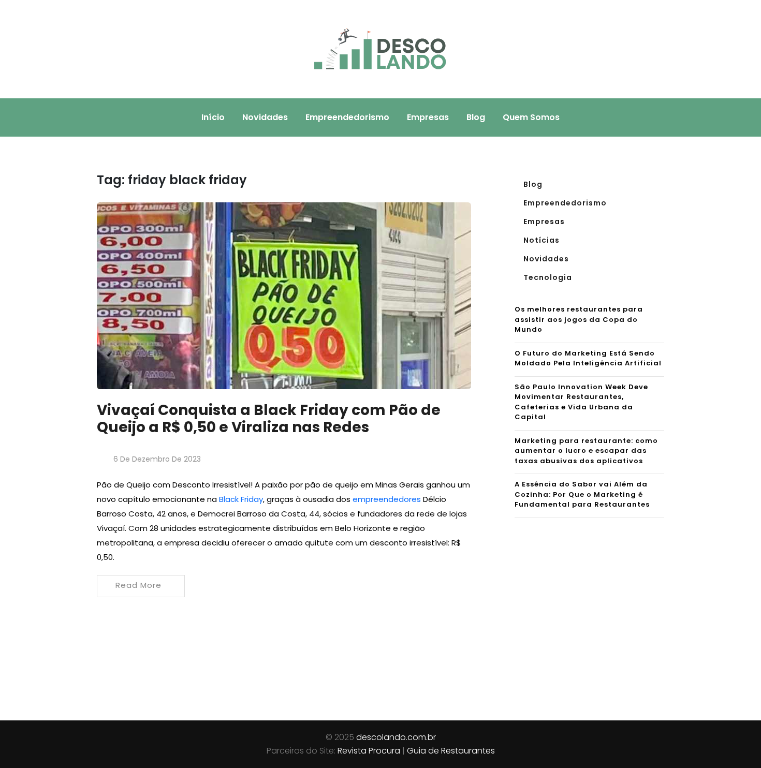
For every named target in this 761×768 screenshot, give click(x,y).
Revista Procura (369, 751)
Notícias (541, 240)
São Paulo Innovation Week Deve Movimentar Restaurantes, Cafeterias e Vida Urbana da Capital (581, 402)
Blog (475, 117)
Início (213, 117)
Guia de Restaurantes (451, 751)
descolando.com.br (396, 737)
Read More (138, 585)
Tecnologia (547, 277)
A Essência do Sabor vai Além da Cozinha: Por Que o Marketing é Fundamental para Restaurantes (582, 494)
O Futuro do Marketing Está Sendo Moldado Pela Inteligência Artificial (588, 358)
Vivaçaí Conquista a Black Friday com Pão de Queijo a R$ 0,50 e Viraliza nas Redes (269, 419)
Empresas (428, 117)
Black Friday (241, 499)
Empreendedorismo (347, 117)
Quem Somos (531, 117)
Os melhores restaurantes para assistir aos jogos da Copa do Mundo (579, 319)
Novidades (265, 117)
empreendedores (387, 499)
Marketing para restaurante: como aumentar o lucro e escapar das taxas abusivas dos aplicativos (586, 451)
